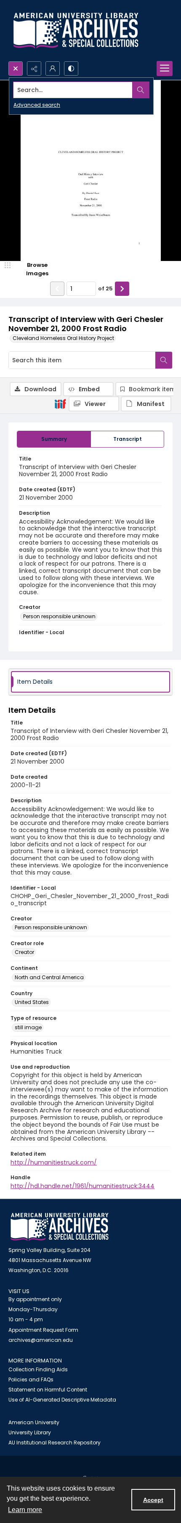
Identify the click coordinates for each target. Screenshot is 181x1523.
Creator (24, 952)
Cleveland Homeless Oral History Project (63, 338)
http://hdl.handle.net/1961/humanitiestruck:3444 (82, 1186)
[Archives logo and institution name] (75, 30)
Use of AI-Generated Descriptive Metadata (62, 1399)
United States (32, 1002)
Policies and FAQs (30, 1379)
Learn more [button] (25, 1509)
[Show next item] (122, 289)
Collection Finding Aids (38, 1369)
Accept (153, 1500)
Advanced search (36, 104)
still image (28, 1027)
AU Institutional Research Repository (54, 1442)
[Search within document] (163, 360)
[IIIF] (60, 403)
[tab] (53, 439)
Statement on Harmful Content (47, 1389)
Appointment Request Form (43, 1329)
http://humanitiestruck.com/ (54, 1162)
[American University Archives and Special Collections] (59, 1227)
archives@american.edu (40, 1340)
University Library (29, 1432)
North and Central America (49, 977)
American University (33, 1422)
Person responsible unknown (59, 616)
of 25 (105, 288)
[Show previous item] (57, 289)
